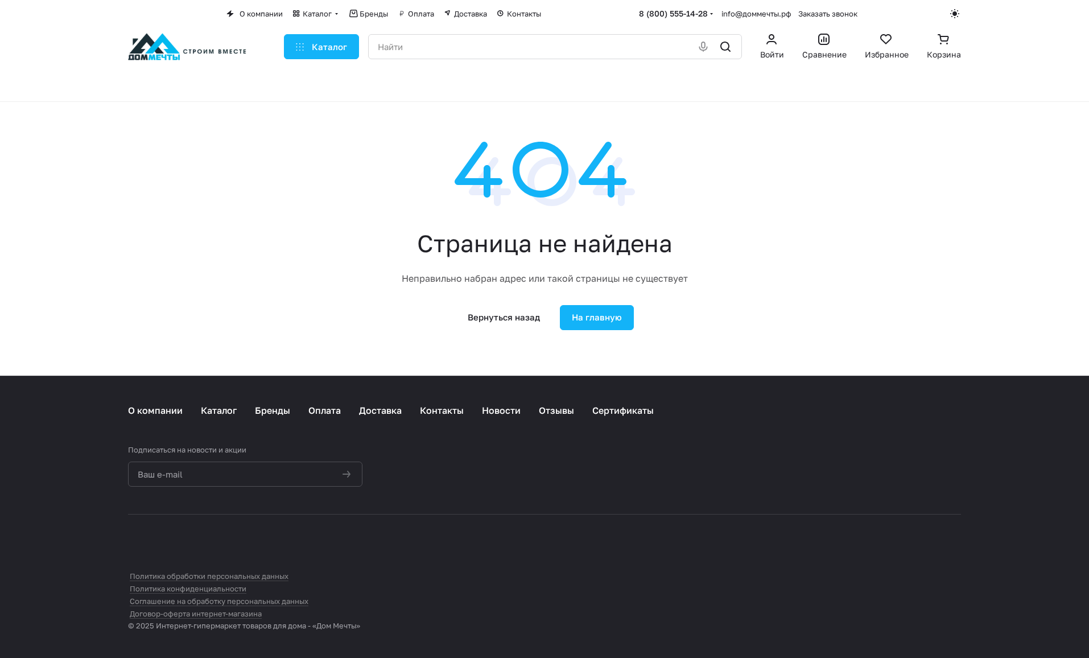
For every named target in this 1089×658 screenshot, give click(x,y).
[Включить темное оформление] (955, 13)
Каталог (219, 410)
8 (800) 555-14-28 (673, 13)
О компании (155, 410)
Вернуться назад (504, 317)
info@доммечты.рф (756, 13)
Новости (501, 410)
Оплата (324, 410)
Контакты (442, 410)
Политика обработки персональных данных (209, 576)
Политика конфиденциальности (188, 588)
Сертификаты (623, 410)
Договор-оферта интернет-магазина (196, 613)
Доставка (380, 410)
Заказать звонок (827, 13)
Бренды (272, 410)
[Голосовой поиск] (704, 46)
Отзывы (556, 410)
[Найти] (726, 46)
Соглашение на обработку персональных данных (219, 601)
